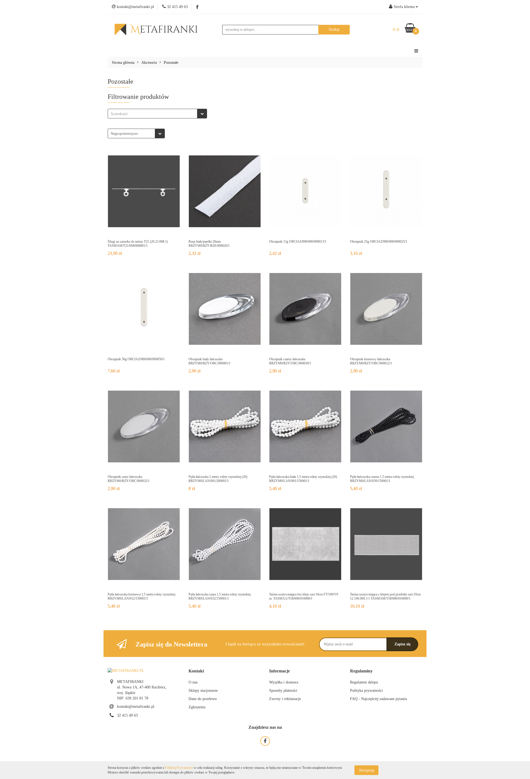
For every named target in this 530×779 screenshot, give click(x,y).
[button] (196, 671)
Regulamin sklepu (364, 682)
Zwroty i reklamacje (285, 699)
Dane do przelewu (203, 699)
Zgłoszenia (197, 707)
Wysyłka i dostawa (283, 682)
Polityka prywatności (366, 690)
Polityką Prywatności (179, 768)
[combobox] (157, 113)
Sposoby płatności (283, 690)
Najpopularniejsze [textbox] (124, 133)
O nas (193, 682)
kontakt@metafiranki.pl (135, 706)
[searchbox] (154, 114)
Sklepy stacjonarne (203, 690)
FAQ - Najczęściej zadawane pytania (378, 699)
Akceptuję (366, 770)
